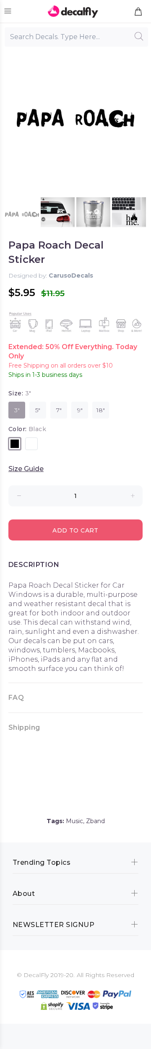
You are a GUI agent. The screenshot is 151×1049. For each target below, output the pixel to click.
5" (37, 410)
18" (100, 410)
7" (59, 410)
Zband (95, 821)
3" (17, 410)
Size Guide (26, 469)
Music (74, 821)
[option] (22, 214)
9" (80, 410)
